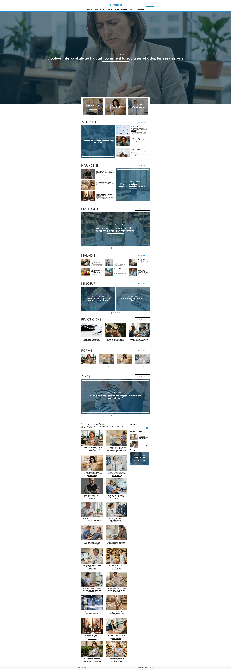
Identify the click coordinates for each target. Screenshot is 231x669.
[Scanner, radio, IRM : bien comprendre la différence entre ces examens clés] (142, 359)
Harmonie (89, 165)
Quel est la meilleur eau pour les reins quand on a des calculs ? (92, 519)
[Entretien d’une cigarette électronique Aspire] (92, 603)
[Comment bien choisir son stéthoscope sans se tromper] (91, 330)
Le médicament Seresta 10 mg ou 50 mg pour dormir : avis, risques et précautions (140, 129)
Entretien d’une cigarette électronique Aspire (92, 612)
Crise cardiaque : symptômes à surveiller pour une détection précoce (143, 271)
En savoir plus (142, 122)
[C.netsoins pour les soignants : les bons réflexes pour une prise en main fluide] (92, 579)
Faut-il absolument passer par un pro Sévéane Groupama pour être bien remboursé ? (116, 636)
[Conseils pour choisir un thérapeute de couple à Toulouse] (88, 196)
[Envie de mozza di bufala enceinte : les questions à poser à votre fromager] (117, 556)
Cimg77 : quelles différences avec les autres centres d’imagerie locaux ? (116, 520)
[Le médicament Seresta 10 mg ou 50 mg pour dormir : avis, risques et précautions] (123, 130)
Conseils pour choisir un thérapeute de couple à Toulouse (105, 194)
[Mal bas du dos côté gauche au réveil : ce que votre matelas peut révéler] (117, 579)
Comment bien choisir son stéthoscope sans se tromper (92, 339)
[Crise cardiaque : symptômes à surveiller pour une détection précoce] (133, 272)
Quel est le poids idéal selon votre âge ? (132, 299)
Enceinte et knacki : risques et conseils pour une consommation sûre (143, 437)
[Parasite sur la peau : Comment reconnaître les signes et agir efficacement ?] (109, 272)
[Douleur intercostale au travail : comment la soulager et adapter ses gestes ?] (89, 359)
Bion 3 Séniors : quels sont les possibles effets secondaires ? (115, 397)
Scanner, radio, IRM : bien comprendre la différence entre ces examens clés (138, 106)
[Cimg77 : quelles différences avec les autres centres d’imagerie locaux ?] (117, 509)
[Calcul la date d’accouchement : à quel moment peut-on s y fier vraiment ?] (134, 444)
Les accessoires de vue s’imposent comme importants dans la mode (139, 140)
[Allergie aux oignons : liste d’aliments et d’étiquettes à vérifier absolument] (117, 649)
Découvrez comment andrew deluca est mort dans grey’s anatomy (115, 340)
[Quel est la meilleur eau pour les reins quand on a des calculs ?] (92, 509)
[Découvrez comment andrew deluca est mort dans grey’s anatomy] (115, 330)
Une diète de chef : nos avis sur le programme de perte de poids (98, 299)
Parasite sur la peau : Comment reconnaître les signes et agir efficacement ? (120, 270)
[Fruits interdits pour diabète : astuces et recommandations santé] (85, 272)
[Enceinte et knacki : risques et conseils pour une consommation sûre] (134, 437)
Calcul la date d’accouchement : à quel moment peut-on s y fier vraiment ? (143, 444)
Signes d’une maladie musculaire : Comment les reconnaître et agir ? (143, 261)
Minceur (88, 283)
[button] (111, 248)
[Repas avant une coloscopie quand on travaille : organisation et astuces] (117, 533)
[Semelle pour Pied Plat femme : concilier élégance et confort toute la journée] (88, 185)
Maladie (88, 255)
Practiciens (91, 319)
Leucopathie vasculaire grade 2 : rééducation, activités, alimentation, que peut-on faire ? (93, 106)
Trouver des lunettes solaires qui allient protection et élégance (140, 459)
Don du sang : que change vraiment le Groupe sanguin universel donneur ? (92, 543)
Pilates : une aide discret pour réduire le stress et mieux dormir (133, 185)
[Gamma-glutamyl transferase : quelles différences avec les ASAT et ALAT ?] (92, 556)
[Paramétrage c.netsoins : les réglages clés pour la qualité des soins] (117, 486)
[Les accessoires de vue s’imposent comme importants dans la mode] (123, 141)
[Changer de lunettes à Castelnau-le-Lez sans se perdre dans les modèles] (124, 359)
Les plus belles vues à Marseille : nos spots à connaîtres (139, 339)
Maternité (90, 209)
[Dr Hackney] (115, 4)
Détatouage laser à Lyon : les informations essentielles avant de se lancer (105, 172)
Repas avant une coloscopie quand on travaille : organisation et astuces (116, 543)
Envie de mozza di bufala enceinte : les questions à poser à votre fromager (115, 229)
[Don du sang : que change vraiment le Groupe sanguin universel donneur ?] (92, 533)
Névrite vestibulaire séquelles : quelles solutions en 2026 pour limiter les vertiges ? (120, 261)
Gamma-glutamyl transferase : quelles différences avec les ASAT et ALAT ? (92, 567)
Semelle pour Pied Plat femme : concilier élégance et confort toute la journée (105, 184)
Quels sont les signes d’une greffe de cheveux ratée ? (140, 151)
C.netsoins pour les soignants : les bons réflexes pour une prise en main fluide (92, 590)
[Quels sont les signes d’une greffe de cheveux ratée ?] (123, 152)
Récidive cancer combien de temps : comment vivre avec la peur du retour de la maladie (96, 262)
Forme (113, 54)
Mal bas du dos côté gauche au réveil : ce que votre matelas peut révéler (117, 590)
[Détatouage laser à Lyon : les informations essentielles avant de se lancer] (88, 173)
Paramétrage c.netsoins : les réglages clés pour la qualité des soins (116, 497)
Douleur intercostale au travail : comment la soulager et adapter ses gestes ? (115, 58)
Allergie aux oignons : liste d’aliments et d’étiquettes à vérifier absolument (117, 660)
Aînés (85, 376)
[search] (148, 5)
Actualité (90, 122)
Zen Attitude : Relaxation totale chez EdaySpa (98, 141)
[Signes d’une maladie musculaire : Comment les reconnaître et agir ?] (133, 262)
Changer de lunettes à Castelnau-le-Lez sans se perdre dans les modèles (115, 106)
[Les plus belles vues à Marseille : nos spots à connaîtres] (139, 330)
